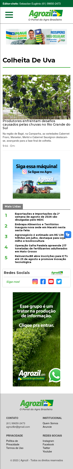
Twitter (46, 448)
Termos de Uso (14, 448)
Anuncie (47, 426)
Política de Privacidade (12, 442)
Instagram (48, 441)
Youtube (47, 451)
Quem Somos (50, 423)
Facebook (48, 444)
